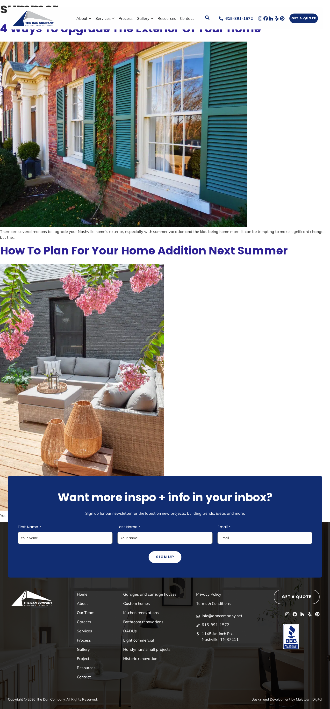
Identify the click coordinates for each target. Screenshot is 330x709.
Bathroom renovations (143, 621)
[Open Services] (113, 18)
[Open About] (90, 18)
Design (256, 699)
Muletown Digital (309, 699)
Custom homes (136, 603)
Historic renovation (140, 658)
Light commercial (138, 640)
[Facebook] (265, 18)
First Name (29, 527)
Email (223, 527)
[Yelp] (276, 18)
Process (84, 640)
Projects (84, 658)
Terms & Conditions (213, 603)
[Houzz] (271, 18)
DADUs (130, 631)
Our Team (85, 612)
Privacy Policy (208, 594)
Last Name (128, 527)
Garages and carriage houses (150, 594)
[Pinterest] (282, 18)
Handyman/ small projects (147, 649)
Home (82, 594)
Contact (84, 676)
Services (84, 631)
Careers (84, 621)
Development (280, 699)
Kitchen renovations (141, 612)
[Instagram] (260, 18)
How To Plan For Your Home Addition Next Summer (144, 250)
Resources (86, 667)
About (82, 603)
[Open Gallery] (152, 18)
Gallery (83, 649)
